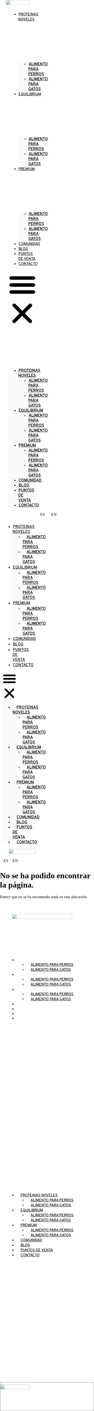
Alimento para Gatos (38, 159)
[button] (22, 299)
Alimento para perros (38, 69)
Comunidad (30, 480)
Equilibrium (30, 94)
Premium (27, 169)
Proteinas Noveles (24, 529)
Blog (18, 644)
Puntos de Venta (26, 495)
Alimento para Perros (38, 144)
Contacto (28, 264)
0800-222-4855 (47, 1304)
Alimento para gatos (38, 400)
